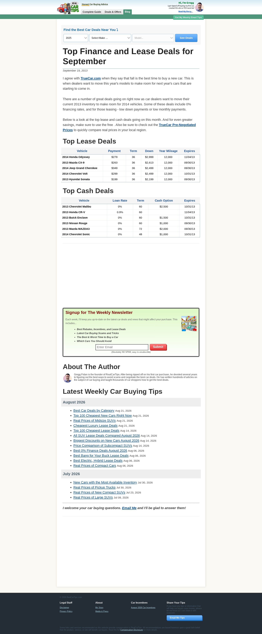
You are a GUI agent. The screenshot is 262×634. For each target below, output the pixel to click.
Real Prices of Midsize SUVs (94, 420)
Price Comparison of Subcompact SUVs (102, 445)
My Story (99, 607)
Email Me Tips (177, 617)
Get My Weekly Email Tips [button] (188, 17)
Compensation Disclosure (131, 630)
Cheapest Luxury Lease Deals (95, 425)
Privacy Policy (66, 611)
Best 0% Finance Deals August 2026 (100, 450)
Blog (127, 11)
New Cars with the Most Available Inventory (105, 482)
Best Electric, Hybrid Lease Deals (98, 460)
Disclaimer (64, 607)
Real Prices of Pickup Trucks (94, 487)
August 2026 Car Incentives (143, 607)
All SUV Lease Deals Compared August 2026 (106, 435)
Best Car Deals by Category (93, 410)
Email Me (129, 508)
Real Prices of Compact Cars (94, 465)
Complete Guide (92, 12)
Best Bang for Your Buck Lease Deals (101, 455)
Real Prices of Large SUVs (93, 497)
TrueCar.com (91, 78)
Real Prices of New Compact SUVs (99, 492)
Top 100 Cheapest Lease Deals (96, 430)
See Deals (186, 37)
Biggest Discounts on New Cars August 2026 (106, 440)
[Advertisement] (40, 67)
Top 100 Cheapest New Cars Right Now (102, 415)
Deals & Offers (113, 12)
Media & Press (101, 611)
